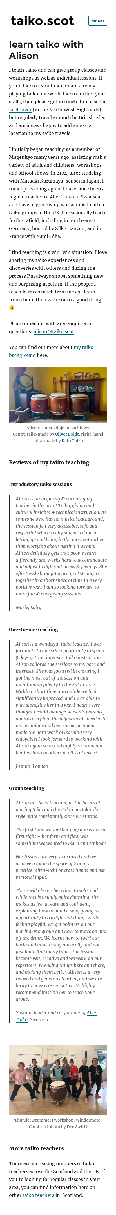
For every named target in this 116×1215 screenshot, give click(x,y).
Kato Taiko (72, 440)
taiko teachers (38, 1195)
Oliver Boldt (67, 434)
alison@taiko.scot (54, 331)
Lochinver (20, 109)
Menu (98, 20)
